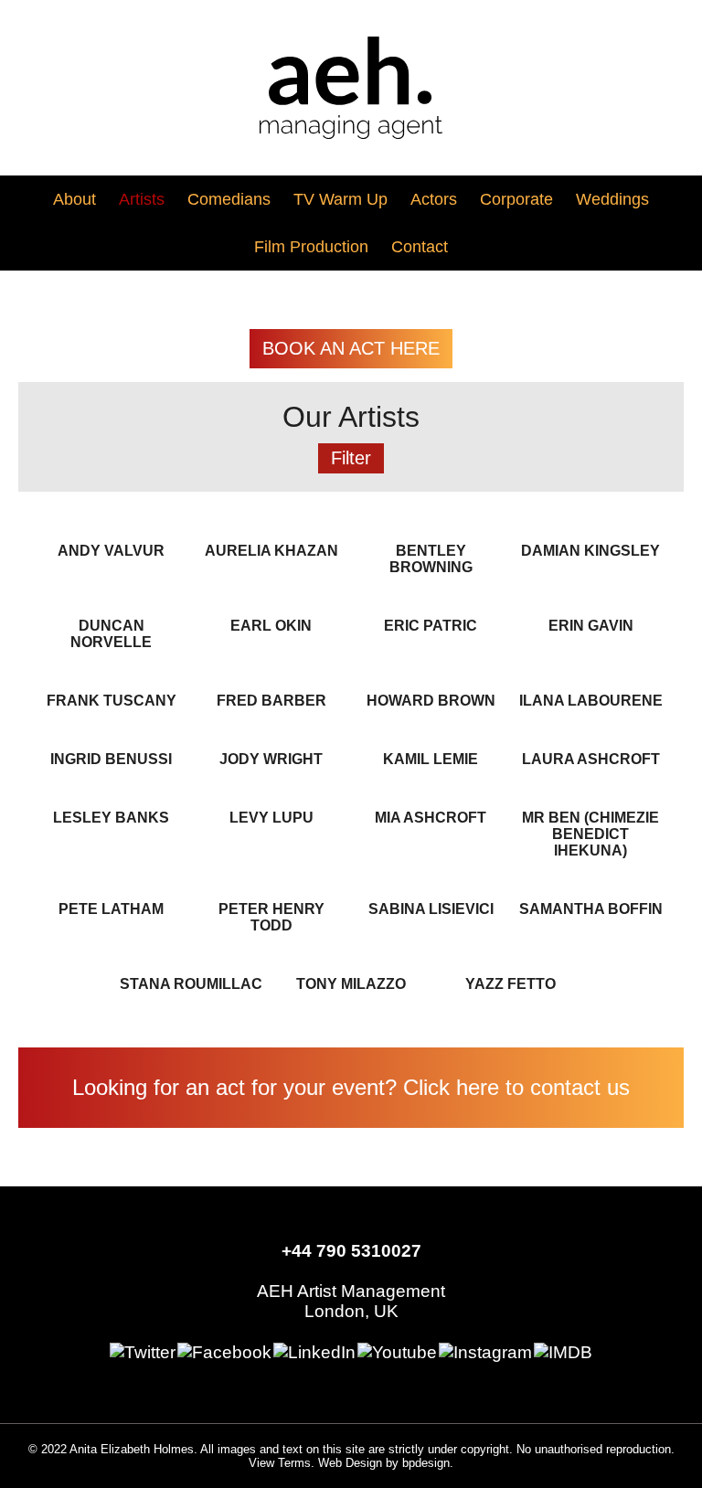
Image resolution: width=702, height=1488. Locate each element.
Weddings (612, 198)
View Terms (280, 1463)
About (74, 198)
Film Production (311, 246)
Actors (433, 198)
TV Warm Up (340, 198)
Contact (419, 246)
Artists (142, 198)
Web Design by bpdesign (384, 1463)
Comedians (229, 198)
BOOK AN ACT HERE (351, 348)
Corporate (516, 198)
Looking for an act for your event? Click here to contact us (351, 1087)
